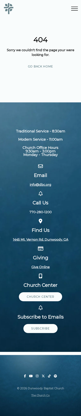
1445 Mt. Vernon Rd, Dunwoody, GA (40, 239)
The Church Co (40, 395)
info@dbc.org (40, 185)
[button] (74, 8)
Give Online (40, 267)
